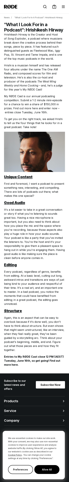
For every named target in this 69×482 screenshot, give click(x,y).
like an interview (53, 330)
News (7, 17)
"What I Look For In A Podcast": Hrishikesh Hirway (38, 17)
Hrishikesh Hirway (15, 34)
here (35, 108)
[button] (54, 7)
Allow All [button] (47, 469)
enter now (50, 108)
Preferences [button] (20, 469)
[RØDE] (10, 7)
